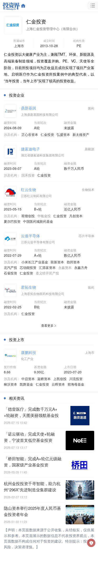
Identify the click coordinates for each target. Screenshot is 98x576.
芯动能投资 (28, 267)
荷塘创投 (28, 215)
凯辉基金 (26, 384)
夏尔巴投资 (12, 221)
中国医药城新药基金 (38, 221)
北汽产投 (10, 267)
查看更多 (47, 325)
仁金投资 (47, 134)
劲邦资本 (73, 262)
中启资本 (28, 378)
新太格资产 (81, 134)
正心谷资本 (29, 134)
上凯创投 (60, 378)
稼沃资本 (10, 384)
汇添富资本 (47, 267)
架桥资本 (44, 378)
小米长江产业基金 (34, 262)
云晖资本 (58, 384)
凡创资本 (76, 215)
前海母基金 (76, 384)
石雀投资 (10, 273)
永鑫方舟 (81, 267)
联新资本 (57, 262)
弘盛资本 (63, 134)
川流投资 (76, 378)
